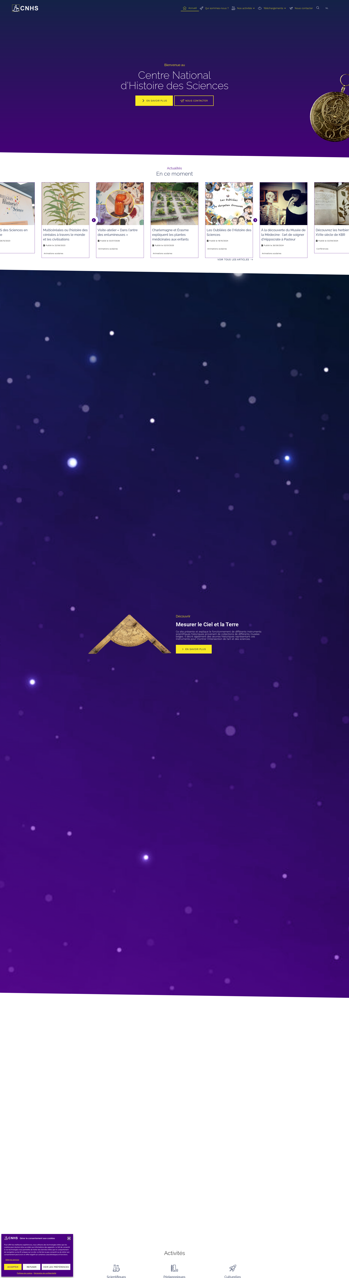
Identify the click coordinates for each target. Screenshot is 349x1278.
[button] (69, 1238)
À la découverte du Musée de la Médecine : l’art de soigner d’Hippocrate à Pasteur (283, 234)
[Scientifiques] (116, 1268)
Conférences (322, 249)
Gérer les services (12, 1260)
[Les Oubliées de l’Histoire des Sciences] (229, 203)
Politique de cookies (24, 1273)
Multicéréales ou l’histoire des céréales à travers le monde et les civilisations (65, 234)
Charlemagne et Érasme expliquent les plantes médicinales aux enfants (170, 234)
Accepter (12, 1267)
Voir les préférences (56, 1267)
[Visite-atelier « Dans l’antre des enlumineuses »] (120, 203)
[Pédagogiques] (174, 1268)
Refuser (31, 1267)
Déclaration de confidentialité (45, 1273)
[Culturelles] (232, 1268)
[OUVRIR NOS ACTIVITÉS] (254, 8)
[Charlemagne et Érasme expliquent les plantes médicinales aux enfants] (174, 203)
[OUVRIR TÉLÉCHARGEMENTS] (285, 8)
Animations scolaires (53, 253)
